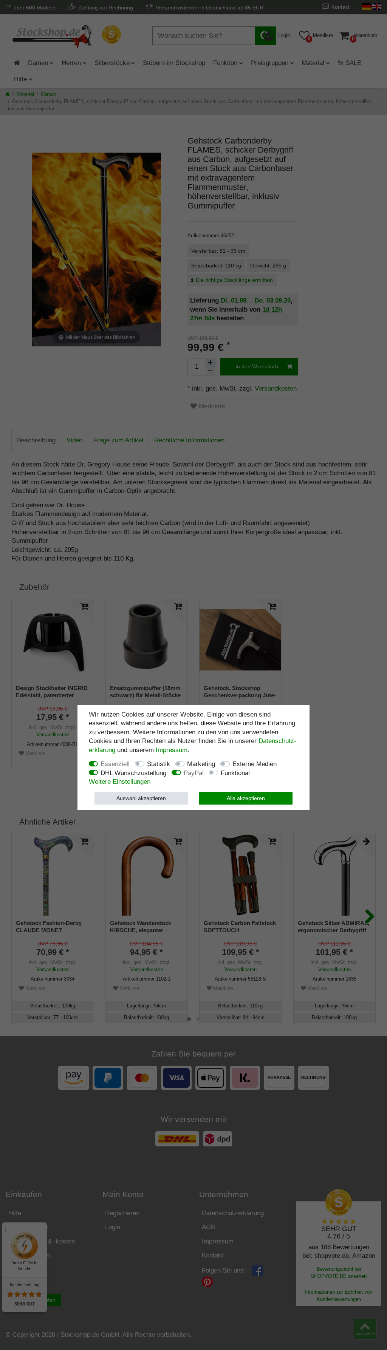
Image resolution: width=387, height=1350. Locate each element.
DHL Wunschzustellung (133, 773)
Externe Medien (254, 764)
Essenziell (115, 764)
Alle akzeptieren (246, 798)
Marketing (201, 764)
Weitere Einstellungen (119, 781)
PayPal (194, 773)
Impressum (171, 750)
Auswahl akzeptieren (141, 798)
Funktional (235, 773)
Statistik (158, 764)
